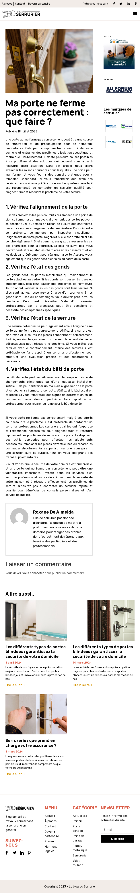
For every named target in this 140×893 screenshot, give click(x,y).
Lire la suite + (15, 685)
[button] (135, 13)
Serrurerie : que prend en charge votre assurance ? (30, 743)
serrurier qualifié (72, 187)
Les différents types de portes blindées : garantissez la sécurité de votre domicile (35, 651)
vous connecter (33, 573)
